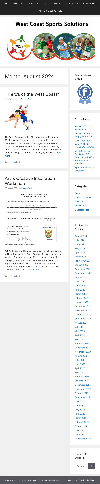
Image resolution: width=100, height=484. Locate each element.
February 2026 (82, 261)
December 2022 (83, 385)
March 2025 (81, 294)
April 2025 (80, 290)
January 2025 (81, 302)
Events (78, 193)
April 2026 (80, 252)
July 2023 (80, 360)
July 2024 (80, 327)
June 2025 (80, 285)
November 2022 (83, 389)
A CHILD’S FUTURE (53, 3)
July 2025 (79, 281)
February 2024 (82, 343)
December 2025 (83, 269)
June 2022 (80, 405)
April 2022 (80, 414)
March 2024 (81, 339)
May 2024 (80, 331)
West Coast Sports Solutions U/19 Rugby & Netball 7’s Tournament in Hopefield (84, 157)
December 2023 (83, 347)
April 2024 (80, 335)
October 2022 (81, 393)
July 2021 (79, 430)
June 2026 (80, 244)
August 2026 (81, 236)
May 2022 (80, 409)
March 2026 (81, 256)
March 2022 (81, 418)
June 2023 (80, 364)
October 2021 (81, 426)
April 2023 (80, 368)
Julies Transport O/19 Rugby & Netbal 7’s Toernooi (84, 143)
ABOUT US (17, 3)
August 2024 (81, 323)
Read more (34, 269)
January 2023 (81, 381)
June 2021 (80, 434)
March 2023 (81, 372)
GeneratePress (52, 480)
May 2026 (80, 248)
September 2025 (83, 273)
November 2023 (83, 352)
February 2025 (82, 298)
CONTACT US (72, 3)
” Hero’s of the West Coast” (32, 94)
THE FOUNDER (33, 3)
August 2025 (81, 277)
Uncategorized (14, 162)
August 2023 (81, 356)
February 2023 (82, 376)
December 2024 (83, 306)
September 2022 (83, 397)
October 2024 (82, 314)
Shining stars (81, 205)
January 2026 (81, 265)
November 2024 (83, 310)
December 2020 (83, 438)
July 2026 (80, 240)
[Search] (91, 466)
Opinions (79, 201)
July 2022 (79, 401)
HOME (5, 3)
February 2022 (82, 422)
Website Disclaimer (87, 480)
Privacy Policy (71, 480)
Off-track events (83, 197)
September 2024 (83, 319)
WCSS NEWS (88, 3)
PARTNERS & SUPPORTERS (50, 11)
